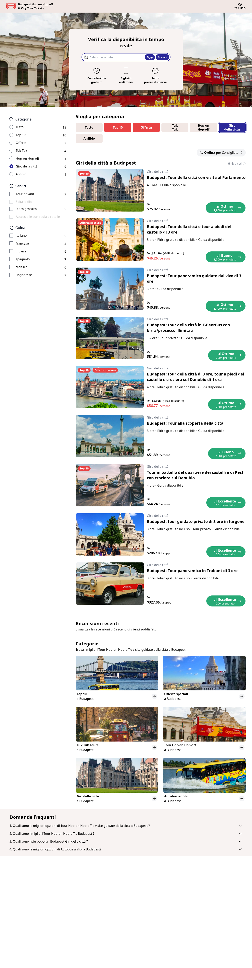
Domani (162, 57)
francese (22, 243)
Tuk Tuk (21, 150)
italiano (21, 235)
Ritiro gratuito (26, 209)
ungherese (24, 275)
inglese (21, 251)
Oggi (150, 57)
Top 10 (21, 135)
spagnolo (23, 259)
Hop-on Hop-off (27, 158)
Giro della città (26, 166)
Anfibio (21, 174)
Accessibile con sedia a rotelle (38, 216)
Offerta (21, 143)
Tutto (20, 127)
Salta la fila (24, 202)
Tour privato (25, 194)
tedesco (22, 267)
